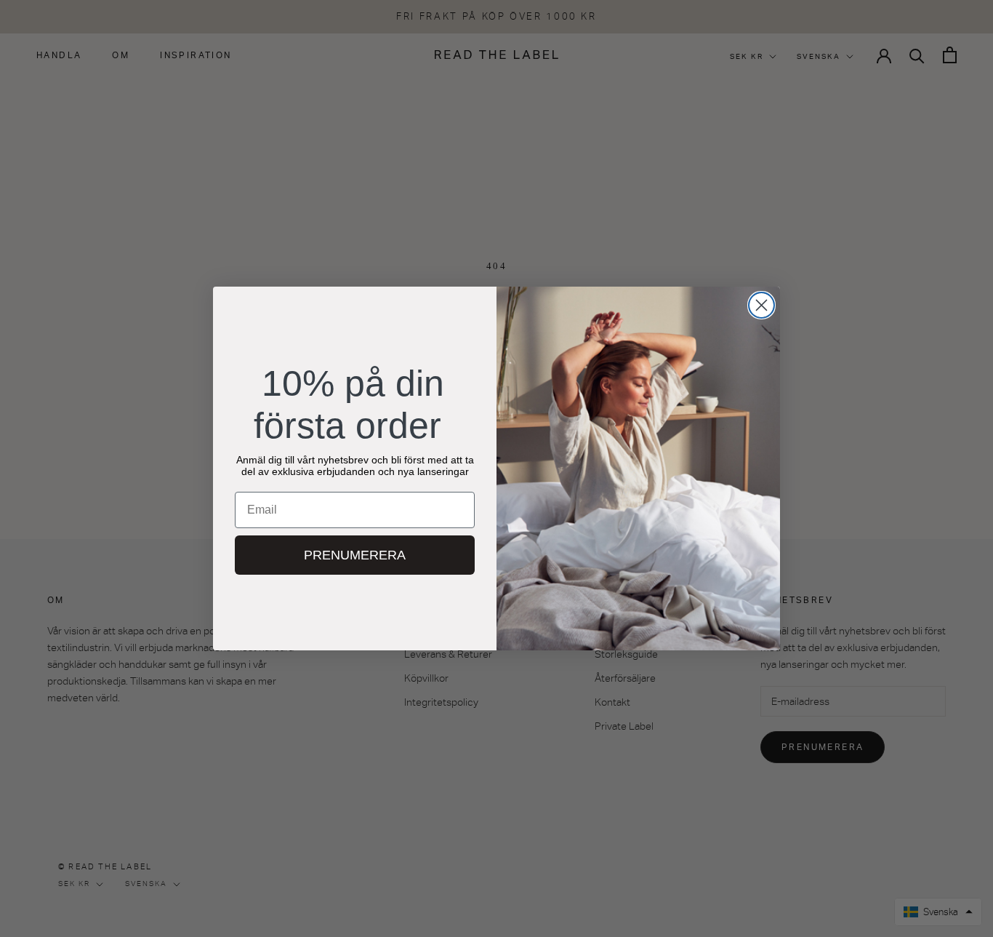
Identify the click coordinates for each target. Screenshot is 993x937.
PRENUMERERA (355, 555)
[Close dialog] (761, 305)
